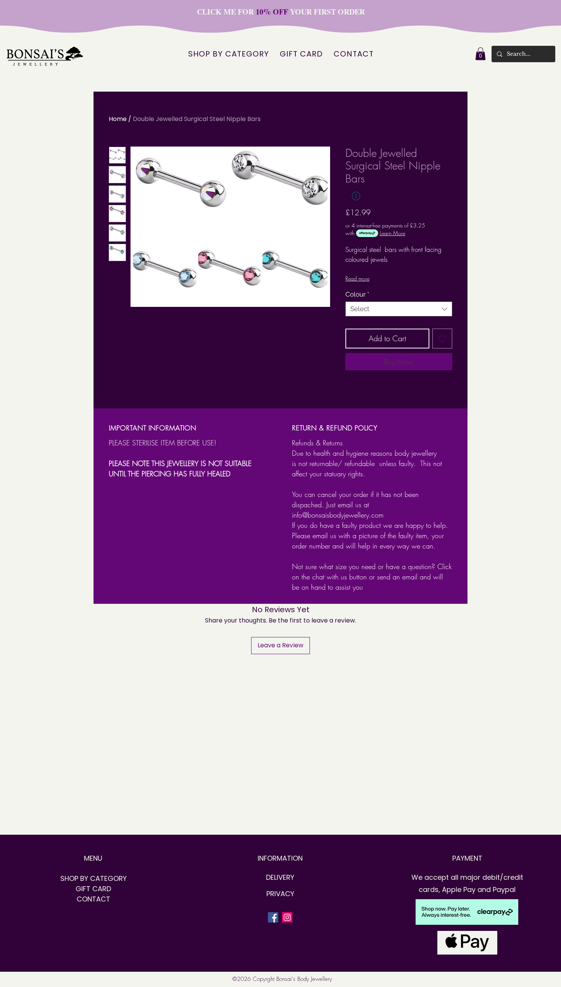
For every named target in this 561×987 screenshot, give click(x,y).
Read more (357, 278)
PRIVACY (280, 893)
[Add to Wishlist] (442, 338)
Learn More (392, 233)
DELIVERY (280, 877)
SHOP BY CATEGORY (93, 878)
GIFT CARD (93, 888)
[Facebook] (273, 917)
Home (118, 119)
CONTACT (93, 899)
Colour (357, 294)
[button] (480, 53)
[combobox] (398, 309)
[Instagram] (287, 917)
